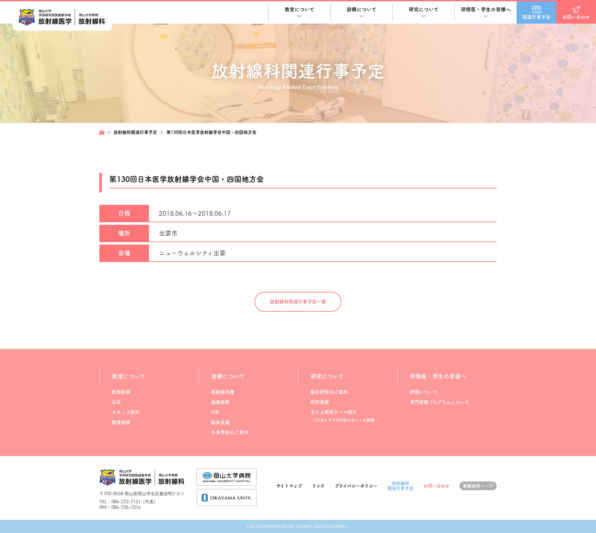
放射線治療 (222, 392)
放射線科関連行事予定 (135, 132)
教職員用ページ (478, 486)
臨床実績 (220, 422)
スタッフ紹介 (126, 412)
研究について (424, 9)
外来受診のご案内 (229, 432)
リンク (318, 486)
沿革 (116, 402)
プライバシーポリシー (356, 486)
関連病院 (121, 422)
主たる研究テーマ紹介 (333, 412)
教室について (299, 9)
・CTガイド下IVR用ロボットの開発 (342, 420)
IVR (215, 412)
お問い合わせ (436, 486)
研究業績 (319, 402)
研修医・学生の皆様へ (486, 9)
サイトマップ (289, 486)
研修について (424, 392)
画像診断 (220, 402)
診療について (362, 9)
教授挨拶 (121, 392)
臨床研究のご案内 (329, 392)
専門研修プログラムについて (439, 402)
